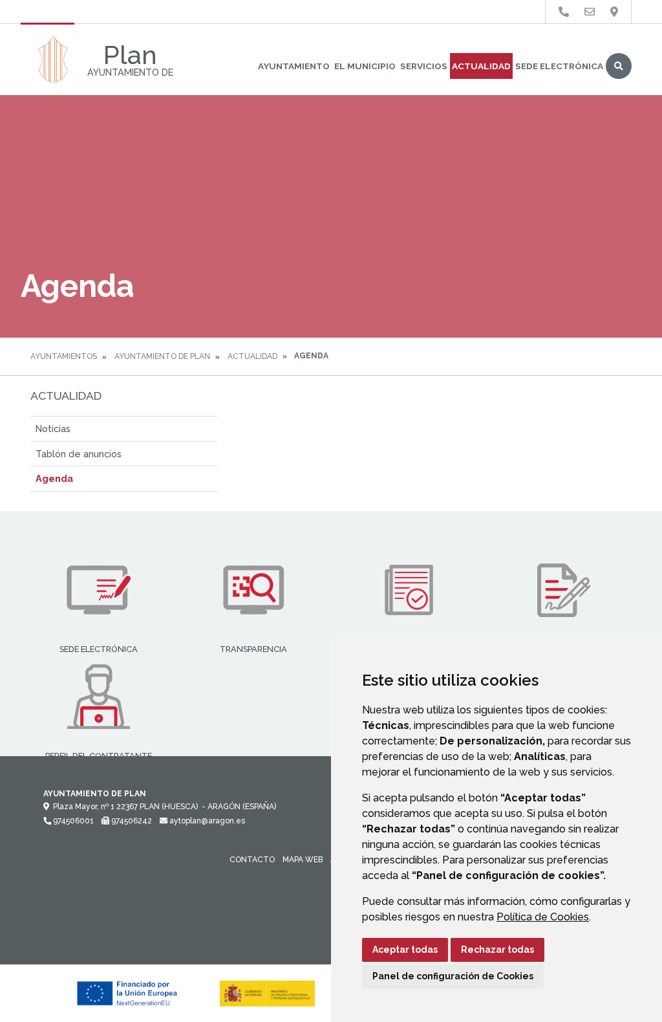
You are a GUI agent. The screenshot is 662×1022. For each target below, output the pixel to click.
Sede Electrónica (559, 66)
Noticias (53, 428)
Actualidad (481, 66)
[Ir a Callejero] (614, 12)
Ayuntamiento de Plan (162, 356)
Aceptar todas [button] (405, 949)
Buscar (619, 66)
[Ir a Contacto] (589, 12)
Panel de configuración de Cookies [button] (452, 976)
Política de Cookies (542, 917)
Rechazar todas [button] (497, 949)
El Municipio (365, 66)
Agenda (54, 478)
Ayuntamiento (294, 66)
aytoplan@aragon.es (206, 820)
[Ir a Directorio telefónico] (564, 12)
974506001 (72, 820)
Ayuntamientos (63, 356)
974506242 (130, 820)
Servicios (423, 66)
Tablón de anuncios (79, 453)
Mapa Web (303, 859)
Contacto (252, 859)
